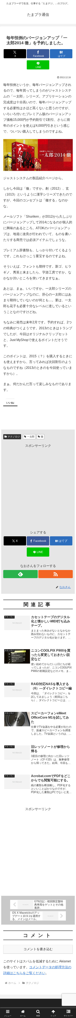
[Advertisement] (38, 487)
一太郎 (30, 436)
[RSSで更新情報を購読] (55, 574)
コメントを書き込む (38, 949)
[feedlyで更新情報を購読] (20, 574)
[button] (68, 688)
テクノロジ (14, 436)
